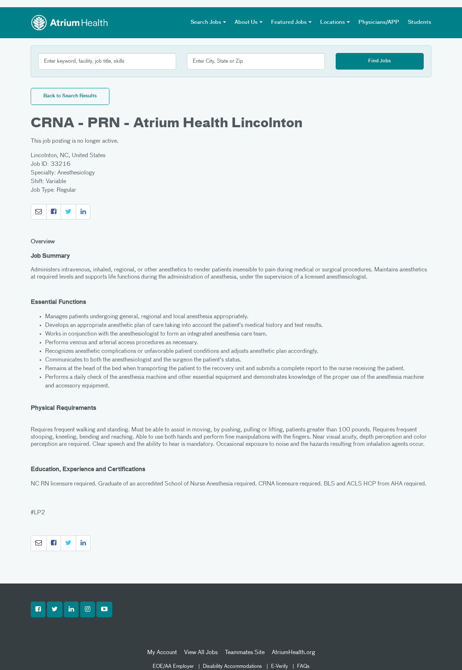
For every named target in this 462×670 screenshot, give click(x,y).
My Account (162, 653)
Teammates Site (245, 653)
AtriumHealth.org (293, 653)
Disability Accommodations (232, 666)
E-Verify (279, 666)
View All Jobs (201, 653)
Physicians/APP (378, 22)
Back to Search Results (70, 96)
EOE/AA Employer (173, 666)
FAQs (303, 666)
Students (419, 22)
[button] (39, 212)
